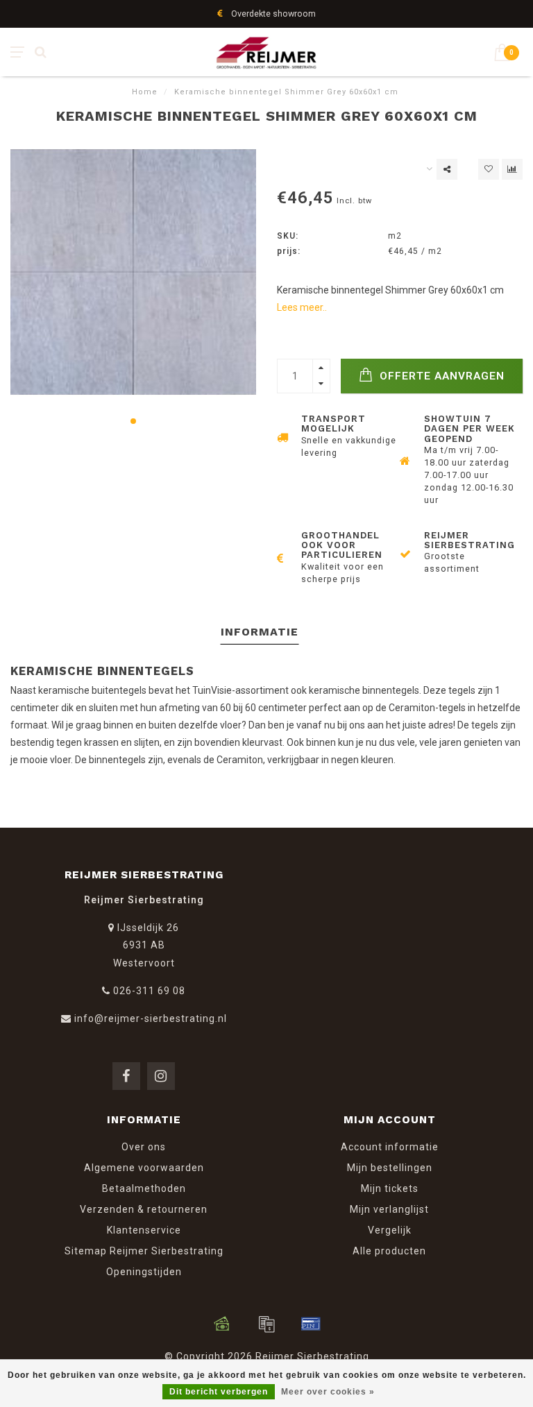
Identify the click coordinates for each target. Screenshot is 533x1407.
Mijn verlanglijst (389, 1209)
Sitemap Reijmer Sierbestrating (144, 1250)
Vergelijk (390, 1230)
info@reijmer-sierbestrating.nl (150, 1018)
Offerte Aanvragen (440, 376)
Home (145, 91)
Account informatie (390, 1146)
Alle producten (389, 1250)
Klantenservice (144, 1230)
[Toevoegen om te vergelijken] (512, 169)
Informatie (259, 631)
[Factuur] (266, 1323)
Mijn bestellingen (389, 1167)
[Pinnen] (311, 1323)
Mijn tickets (389, 1188)
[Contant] (222, 1323)
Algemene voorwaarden (144, 1167)
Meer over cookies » (328, 1392)
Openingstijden (144, 1271)
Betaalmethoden (144, 1188)
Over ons (143, 1146)
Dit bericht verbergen (218, 1392)
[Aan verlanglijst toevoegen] (488, 169)
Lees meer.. (302, 307)
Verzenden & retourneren (144, 1209)
